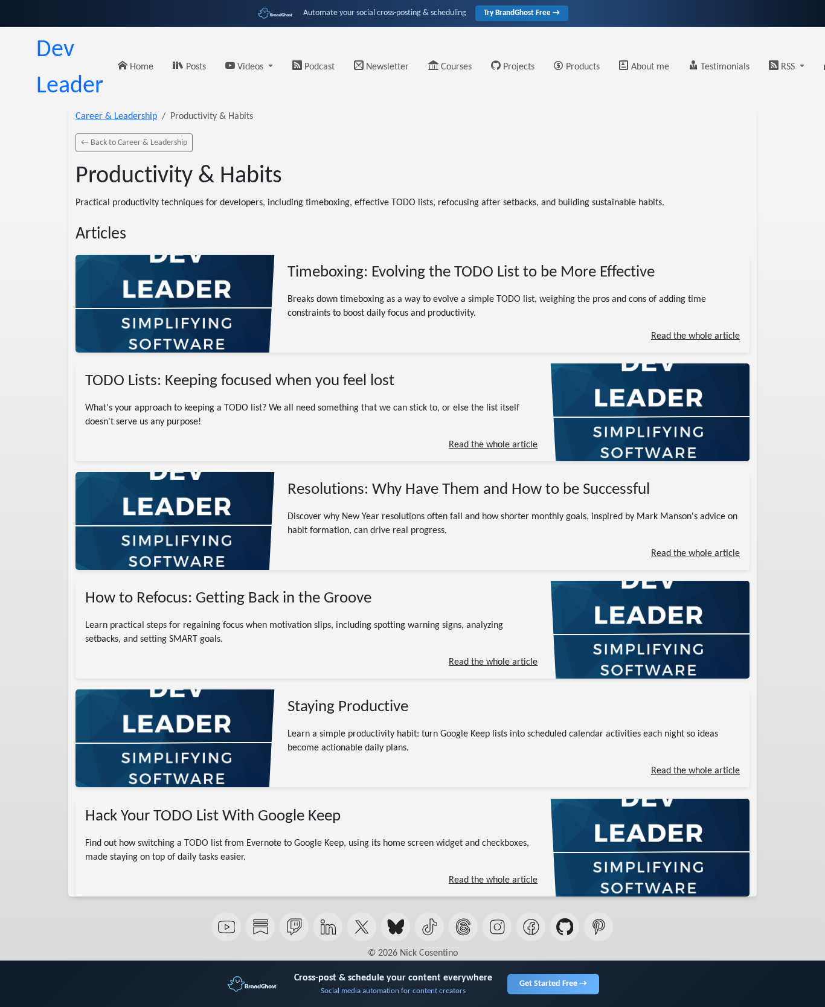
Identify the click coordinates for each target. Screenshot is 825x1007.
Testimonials (724, 67)
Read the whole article (695, 336)
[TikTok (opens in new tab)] (429, 926)
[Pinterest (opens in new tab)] (598, 926)
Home (140, 67)
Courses (455, 67)
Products (581, 67)
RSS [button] (787, 67)
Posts (195, 67)
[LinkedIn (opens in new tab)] (327, 926)
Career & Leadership (116, 116)
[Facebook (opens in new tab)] (530, 926)
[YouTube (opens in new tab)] (226, 926)
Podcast (318, 67)
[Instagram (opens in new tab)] (497, 926)
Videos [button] (250, 67)
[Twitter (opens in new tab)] (361, 926)
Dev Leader (69, 68)
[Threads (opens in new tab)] (463, 926)
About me (649, 67)
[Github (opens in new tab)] (564, 926)
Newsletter (386, 67)
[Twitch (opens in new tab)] (294, 926)
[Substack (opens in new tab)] (260, 926)
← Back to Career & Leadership (134, 142)
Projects (517, 67)
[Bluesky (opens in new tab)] (395, 926)
